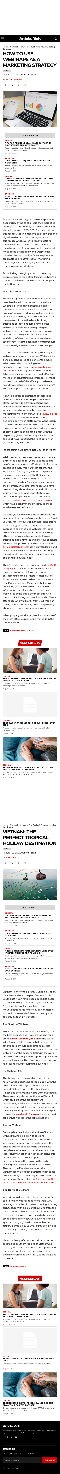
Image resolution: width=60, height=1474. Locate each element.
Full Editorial (14, 79)
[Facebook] (5, 85)
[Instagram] (7, 1437)
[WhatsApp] (25, 85)
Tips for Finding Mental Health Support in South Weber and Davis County (28, 144)
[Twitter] (12, 85)
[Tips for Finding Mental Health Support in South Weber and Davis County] (30, 660)
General (14, 47)
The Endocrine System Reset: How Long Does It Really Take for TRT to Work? (29, 179)
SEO (33, 630)
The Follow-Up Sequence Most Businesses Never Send (27, 162)
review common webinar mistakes (32, 500)
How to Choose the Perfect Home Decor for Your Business (29, 197)
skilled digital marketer (16, 547)
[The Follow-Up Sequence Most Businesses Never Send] (30, 704)
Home (5, 47)
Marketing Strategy (20, 630)
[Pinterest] (18, 85)
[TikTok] (11, 1437)
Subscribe (50, 1460)
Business (9, 158)
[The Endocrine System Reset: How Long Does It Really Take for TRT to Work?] (30, 749)
